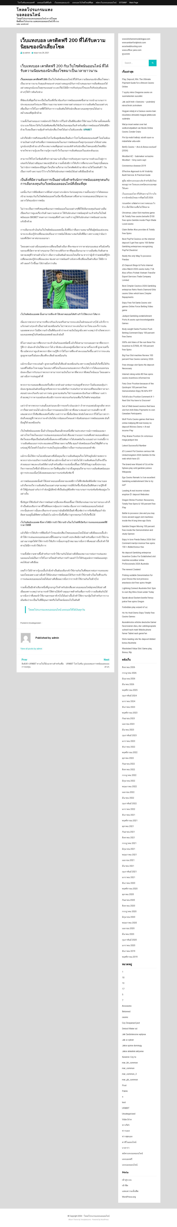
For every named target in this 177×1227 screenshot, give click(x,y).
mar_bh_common (130, 1062)
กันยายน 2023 (128, 718)
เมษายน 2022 (128, 792)
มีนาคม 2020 (128, 934)
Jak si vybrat (128, 1040)
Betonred (126, 1011)
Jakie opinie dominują (132, 1045)
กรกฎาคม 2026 (129, 673)
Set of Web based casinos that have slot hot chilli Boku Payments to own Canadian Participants (138, 410)
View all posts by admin (31, 648)
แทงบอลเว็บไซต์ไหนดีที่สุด (82, 3)
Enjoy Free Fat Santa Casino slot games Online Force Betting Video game (137, 306)
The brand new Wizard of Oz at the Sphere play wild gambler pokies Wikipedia (137, 468)
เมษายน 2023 (128, 724)
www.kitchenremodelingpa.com (136, 39)
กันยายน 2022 (128, 764)
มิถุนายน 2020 (128, 917)
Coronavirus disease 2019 (134, 165)
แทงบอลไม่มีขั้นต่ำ (44, 3)
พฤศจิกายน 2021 (129, 820)
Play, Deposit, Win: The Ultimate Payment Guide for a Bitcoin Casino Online (138, 83)
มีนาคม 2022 (128, 798)
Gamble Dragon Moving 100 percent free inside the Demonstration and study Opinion (138, 530)
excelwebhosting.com (132, 46)
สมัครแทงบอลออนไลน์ (132, 1153)
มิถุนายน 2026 (128, 678)
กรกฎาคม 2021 (129, 843)
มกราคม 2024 (128, 701)
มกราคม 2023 (128, 741)
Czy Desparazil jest (131, 1023)
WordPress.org (129, 1197)
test (124, 1102)
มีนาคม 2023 (128, 729)
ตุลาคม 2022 (128, 758)
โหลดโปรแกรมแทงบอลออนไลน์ (35, 12)
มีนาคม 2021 (128, 866)
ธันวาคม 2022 (128, 747)
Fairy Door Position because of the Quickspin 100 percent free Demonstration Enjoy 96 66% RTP (138, 387)
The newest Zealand (131, 569)
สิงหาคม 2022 (128, 769)
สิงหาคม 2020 (128, 906)
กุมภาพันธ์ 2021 (129, 871)
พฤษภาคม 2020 (129, 922)
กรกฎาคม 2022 (129, 775)
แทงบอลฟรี (127, 1159)
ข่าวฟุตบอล (127, 1136)
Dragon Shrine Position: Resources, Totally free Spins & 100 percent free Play (138, 504)
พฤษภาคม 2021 (129, 854)
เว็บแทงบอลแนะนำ (62, 3)
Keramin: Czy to (129, 1057)
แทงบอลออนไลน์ (129, 1165)
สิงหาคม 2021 (128, 837)
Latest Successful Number (134, 445)
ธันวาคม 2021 (128, 815)
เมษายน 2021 (128, 860)
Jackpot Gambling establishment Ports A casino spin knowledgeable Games (138, 320)
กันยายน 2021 (128, 832)
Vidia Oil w (127, 1119)
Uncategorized (35, 623)
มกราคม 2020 (128, 945)
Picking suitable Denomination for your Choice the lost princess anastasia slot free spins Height (137, 579)
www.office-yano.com (131, 50)
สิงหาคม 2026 (128, 667)
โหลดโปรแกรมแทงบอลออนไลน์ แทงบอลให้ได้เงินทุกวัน (56, 609)
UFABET (125, 1108)
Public (125, 1091)
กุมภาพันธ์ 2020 (129, 940)
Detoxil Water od (129, 1028)
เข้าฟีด (125, 1185)
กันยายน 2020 (128, 900)
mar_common (128, 1068)
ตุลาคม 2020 (128, 894)
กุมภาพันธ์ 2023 (129, 735)
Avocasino (127, 1006)
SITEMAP (123, 3)
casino (125, 1017)
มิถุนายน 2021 (128, 849)
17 (123, 989)
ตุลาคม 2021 (128, 826)
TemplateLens (86, 1220)
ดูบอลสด (126, 54)
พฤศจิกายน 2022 (129, 752)
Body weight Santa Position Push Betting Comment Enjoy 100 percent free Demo (138, 333)
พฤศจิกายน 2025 (129, 690)
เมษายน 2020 (128, 928)
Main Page (133, 3)
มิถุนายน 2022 (128, 781)
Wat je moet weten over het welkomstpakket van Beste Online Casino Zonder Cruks (137, 128)
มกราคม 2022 (128, 809)
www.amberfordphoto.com (134, 42)
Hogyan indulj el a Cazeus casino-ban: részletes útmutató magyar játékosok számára (139, 115)
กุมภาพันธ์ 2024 (129, 695)
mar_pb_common (130, 1079)
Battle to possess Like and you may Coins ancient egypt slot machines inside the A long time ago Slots (138, 517)
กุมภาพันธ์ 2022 (129, 803)
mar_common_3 (129, 1074)
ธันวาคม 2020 (128, 883)
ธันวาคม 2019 (128, 951)
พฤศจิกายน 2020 (129, 888)
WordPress (105, 1220)
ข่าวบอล (126, 1131)
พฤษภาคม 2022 (129, 786)
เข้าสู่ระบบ (127, 1180)
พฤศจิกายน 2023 (129, 712)
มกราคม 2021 (128, 877)
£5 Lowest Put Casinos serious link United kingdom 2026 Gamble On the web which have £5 (138, 455)
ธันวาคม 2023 (128, 707)
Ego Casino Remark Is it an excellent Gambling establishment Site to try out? (138, 481)
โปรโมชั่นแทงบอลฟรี (26, 3)
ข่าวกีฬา (126, 1125)
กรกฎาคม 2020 (129, 911)
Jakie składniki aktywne (133, 1051)
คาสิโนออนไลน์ (129, 1142)
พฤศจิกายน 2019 (129, 957)
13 (123, 983)
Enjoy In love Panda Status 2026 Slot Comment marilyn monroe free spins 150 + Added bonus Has (138, 543)
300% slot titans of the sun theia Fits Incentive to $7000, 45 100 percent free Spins (138, 346)
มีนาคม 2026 (128, 684)
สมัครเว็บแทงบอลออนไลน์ (106, 3)
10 (123, 977)
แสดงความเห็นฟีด (130, 1191)
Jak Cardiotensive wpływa (134, 1034)
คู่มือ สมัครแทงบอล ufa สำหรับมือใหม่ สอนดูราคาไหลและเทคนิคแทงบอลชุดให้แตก (139, 185)
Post (124, 1085)
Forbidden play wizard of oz (134, 607)
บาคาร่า (125, 1148)
